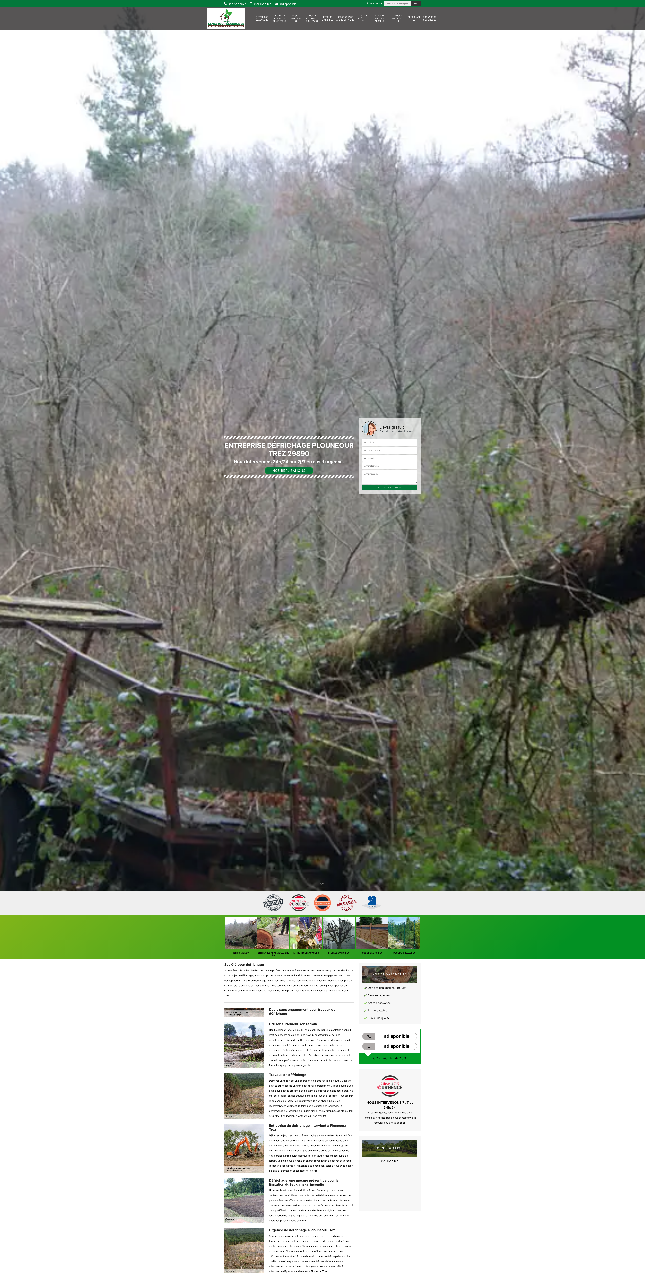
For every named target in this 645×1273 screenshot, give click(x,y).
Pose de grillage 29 (296, 18)
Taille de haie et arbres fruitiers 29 (279, 18)
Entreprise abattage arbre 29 (380, 18)
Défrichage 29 (414, 18)
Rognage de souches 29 (429, 18)
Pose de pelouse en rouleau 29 (312, 18)
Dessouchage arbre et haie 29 (345, 18)
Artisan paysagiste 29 (398, 18)
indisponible (237, 4)
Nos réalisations (289, 470)
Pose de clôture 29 (363, 18)
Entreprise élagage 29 (262, 18)
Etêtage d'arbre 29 (327, 18)
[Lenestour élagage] (226, 18)
